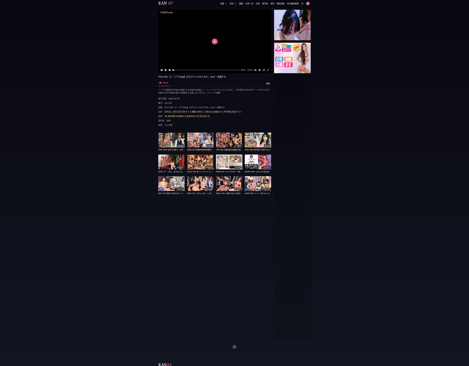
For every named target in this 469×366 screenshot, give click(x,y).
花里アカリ (237, 112)
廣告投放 (281, 3)
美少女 (207, 116)
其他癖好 (180, 116)
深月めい (168, 112)
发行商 (265, 3)
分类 (258, 3)
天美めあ (209, 112)
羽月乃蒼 (177, 112)
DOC (168, 120)
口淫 (197, 116)
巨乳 (201, 116)
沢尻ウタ (185, 112)
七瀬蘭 (193, 112)
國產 (241, 3)
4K (166, 116)
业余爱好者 (189, 116)
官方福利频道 (293, 3)
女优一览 (249, 3)
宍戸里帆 (227, 112)
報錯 (268, 83)
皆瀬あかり (218, 112)
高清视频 (172, 116)
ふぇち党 (168, 125)
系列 (272, 3)
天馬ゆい (200, 112)
